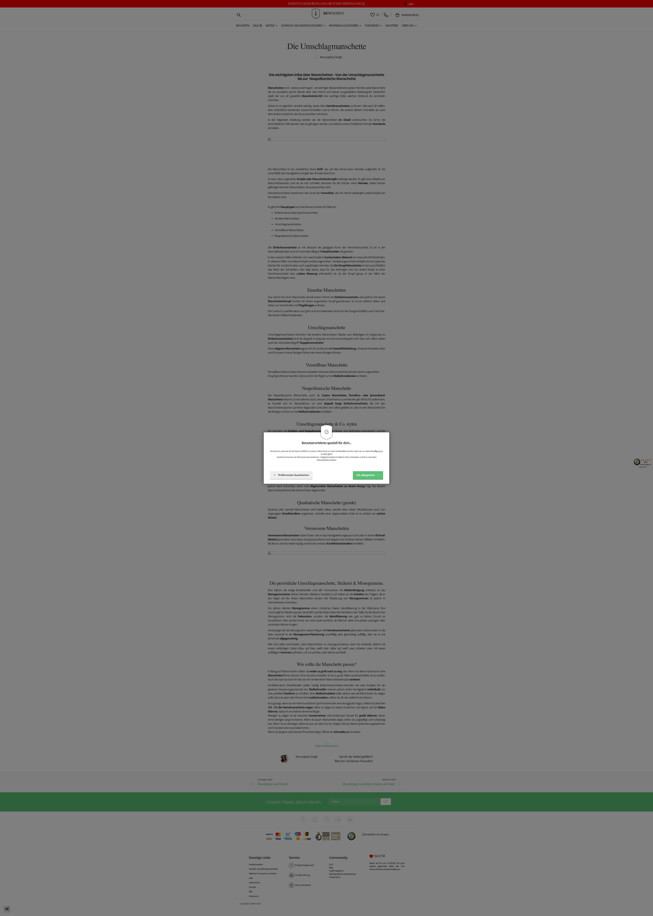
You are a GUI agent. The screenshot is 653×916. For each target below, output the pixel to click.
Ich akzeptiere (365, 475)
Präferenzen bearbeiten (293, 475)
